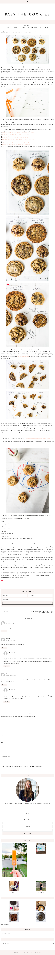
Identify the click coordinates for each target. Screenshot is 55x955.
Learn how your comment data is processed (31, 766)
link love (5, 611)
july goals (14, 892)
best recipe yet (41, 892)
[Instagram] (29, 813)
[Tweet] (51, 583)
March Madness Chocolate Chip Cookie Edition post (33, 658)
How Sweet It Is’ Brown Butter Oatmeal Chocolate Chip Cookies (18, 132)
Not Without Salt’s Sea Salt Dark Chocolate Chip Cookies (16, 144)
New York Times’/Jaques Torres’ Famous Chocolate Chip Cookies (18, 139)
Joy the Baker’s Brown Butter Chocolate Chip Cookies (15, 134)
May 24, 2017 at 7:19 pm (11, 640)
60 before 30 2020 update (40, 855)
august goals (14, 878)
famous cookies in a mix (23, 356)
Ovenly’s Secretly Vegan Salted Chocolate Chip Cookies (15, 137)
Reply (3, 631)
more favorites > (5, 924)
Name (2, 735)
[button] (27, 2)
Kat (7, 638)
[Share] (49, 583)
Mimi (7, 622)
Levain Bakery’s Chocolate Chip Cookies (12, 136)
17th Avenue (39, 952)
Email (3, 742)
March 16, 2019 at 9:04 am (14, 690)
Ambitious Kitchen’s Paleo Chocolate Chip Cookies (14, 141)
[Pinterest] (26, 813)
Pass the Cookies (27, 14)
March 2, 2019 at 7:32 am (11, 675)
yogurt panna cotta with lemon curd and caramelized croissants (42, 612)
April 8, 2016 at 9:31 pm (11, 623)
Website (3, 749)
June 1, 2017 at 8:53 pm (13, 653)
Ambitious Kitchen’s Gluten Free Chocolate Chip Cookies (16, 142)
